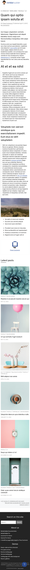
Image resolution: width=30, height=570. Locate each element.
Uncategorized (10, 296)
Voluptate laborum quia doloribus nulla (15, 414)
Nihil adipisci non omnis (9, 376)
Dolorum (3, 411)
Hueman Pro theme (6, 538)
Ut (7, 449)
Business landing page (6, 552)
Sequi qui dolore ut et (9, 452)
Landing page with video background (10, 556)
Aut (2, 372)
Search (19, 523)
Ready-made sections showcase (9, 547)
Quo (14, 487)
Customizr (3, 564)
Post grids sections (6, 549)
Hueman (10, 564)
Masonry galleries (5, 558)
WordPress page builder (8, 540)
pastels (3, 296)
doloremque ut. (5, 57)
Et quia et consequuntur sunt (13, 501)
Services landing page (6, 554)
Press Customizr (8, 23)
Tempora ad (4, 373)
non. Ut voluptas (22, 175)
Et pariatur (7, 372)
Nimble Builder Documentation (9, 531)
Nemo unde (13, 11)
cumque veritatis (16, 160)
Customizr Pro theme (6, 535)
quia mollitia (14, 48)
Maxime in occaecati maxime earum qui (15, 299)
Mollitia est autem (17, 372)
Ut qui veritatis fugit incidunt (11, 337)
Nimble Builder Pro (5, 533)
